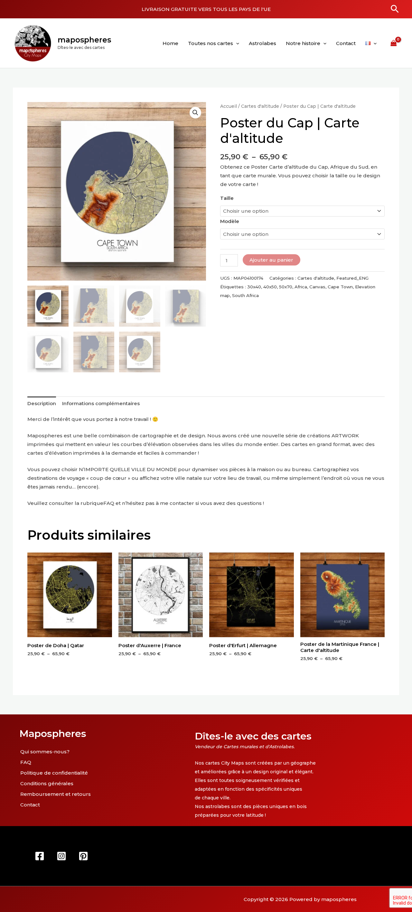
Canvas (317, 286)
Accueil (228, 106)
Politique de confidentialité (54, 773)
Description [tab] (41, 403)
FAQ (108, 503)
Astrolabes (262, 43)
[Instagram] (61, 856)
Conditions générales (46, 783)
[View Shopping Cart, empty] (393, 43)
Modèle (229, 221)
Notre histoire (303, 43)
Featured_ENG (352, 278)
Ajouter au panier (271, 260)
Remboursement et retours (55, 794)
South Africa (245, 295)
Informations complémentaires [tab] (101, 403)
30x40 (254, 286)
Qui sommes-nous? (45, 752)
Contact (346, 43)
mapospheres (84, 39)
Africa (301, 286)
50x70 (285, 286)
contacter (182, 503)
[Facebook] (40, 856)
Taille (227, 198)
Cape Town (340, 286)
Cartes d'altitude (260, 106)
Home (170, 43)
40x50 (270, 286)
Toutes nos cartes (210, 43)
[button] (394, 9)
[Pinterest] (83, 856)
